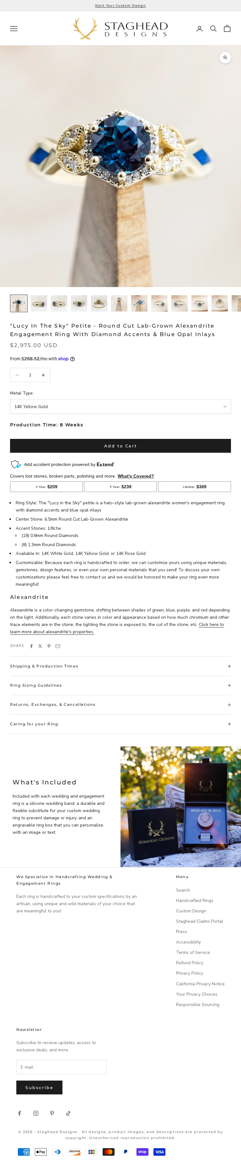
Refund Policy (189, 963)
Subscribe (39, 1087)
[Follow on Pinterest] (52, 1113)
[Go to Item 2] (39, 303)
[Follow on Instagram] (36, 1113)
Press (181, 932)
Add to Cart (120, 445)
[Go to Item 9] (179, 303)
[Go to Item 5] (99, 303)
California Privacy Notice (200, 984)
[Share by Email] (57, 646)
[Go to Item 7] (139, 303)
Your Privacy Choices (196, 994)
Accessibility (188, 942)
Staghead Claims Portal (199, 921)
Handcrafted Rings (194, 901)
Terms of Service (193, 952)
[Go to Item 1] (19, 303)
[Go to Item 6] (119, 303)
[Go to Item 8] (159, 303)
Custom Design (191, 911)
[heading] (120, 29)
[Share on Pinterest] (48, 646)
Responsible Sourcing (197, 1005)
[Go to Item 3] (59, 303)
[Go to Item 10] (199, 303)
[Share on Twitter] (40, 646)
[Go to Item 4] (79, 303)
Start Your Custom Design (120, 5)
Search (183, 890)
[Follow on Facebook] (19, 1113)
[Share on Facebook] (31, 646)
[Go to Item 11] (219, 303)
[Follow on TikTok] (68, 1113)
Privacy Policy (189, 973)
